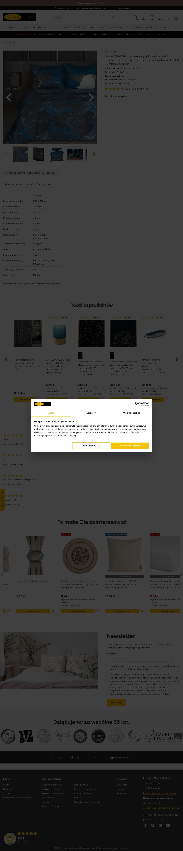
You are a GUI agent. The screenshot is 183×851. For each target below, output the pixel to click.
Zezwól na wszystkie (130, 445)
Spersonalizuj (89, 445)
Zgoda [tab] (51, 413)
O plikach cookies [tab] (131, 413)
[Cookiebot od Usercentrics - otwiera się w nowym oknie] (137, 404)
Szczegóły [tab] (91, 413)
